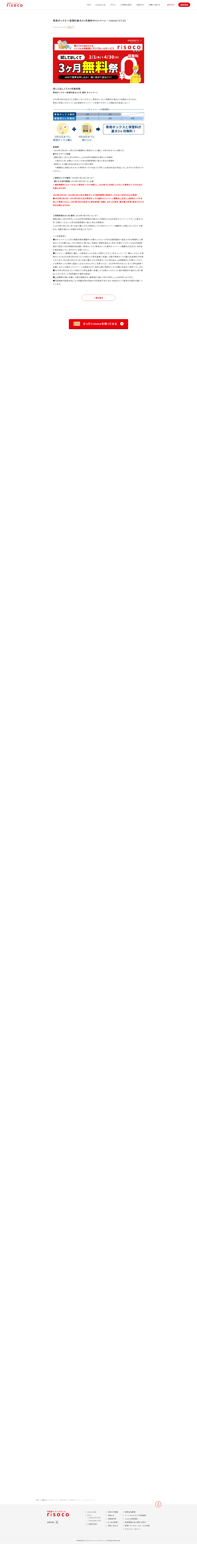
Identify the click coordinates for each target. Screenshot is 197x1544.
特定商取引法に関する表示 (135, 1522)
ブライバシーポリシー (133, 1529)
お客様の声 (112, 1519)
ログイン (171, 5)
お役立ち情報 (113, 1512)
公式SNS (50, 1522)
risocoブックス (95, 1517)
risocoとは (100, 4)
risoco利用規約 (131, 1519)
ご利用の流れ (126, 4)
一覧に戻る (98, 297)
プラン (113, 4)
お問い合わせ (154, 4)
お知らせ (140, 4)
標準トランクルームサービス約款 (137, 1525)
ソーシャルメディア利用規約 (135, 1515)
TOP (89, 4)
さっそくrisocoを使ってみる (100, 324)
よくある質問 (113, 1522)
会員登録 (184, 4)
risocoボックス (95, 1520)
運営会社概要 (130, 1512)
